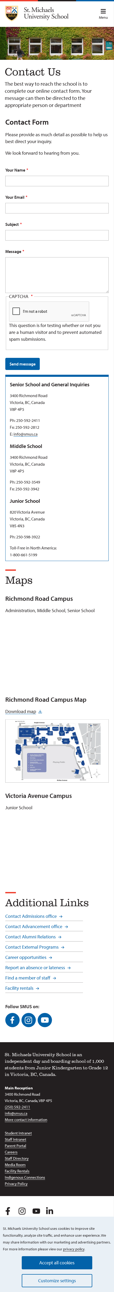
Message (13, 251)
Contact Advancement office (33, 926)
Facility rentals (19, 988)
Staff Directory (17, 1158)
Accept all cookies (56, 1263)
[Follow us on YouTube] (35, 1210)
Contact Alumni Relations (30, 937)
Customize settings (57, 1281)
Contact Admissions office (31, 916)
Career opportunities (25, 957)
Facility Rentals (17, 1170)
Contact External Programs (32, 947)
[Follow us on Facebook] (8, 1210)
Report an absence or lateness (35, 967)
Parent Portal (15, 1145)
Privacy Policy (16, 1183)
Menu (103, 17)
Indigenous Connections (25, 1177)
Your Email (14, 197)
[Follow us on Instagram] (22, 1210)
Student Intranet (18, 1132)
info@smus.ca (26, 434)
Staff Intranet (15, 1139)
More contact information (26, 1119)
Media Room (15, 1164)
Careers (11, 1151)
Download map (20, 711)
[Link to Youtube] (45, 1020)
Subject (12, 224)
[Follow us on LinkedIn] (49, 1210)
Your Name (15, 170)
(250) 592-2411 (17, 1106)
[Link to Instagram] (28, 1020)
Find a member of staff (27, 978)
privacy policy (73, 1249)
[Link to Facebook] (12, 1020)
